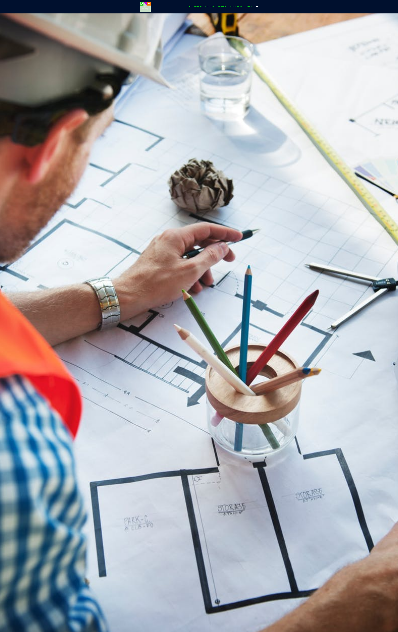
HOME (189, 7)
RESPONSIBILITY (236, 7)
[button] (257, 7)
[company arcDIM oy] (145, 6)
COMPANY (198, 7)
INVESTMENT (209, 7)
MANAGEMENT (222, 7)
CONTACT (248, 7)
